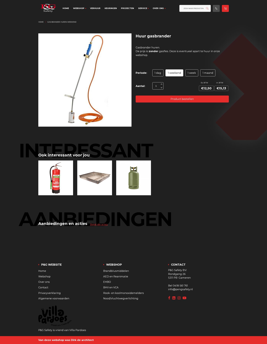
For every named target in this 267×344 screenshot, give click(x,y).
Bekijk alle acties (99, 224)
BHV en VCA (111, 287)
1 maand (208, 72)
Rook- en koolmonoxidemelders (123, 293)
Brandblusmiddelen (116, 270)
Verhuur (95, 8)
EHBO (107, 281)
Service (142, 8)
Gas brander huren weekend (61, 22)
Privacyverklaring (49, 293)
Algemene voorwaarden (53, 298)
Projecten (127, 8)
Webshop (78, 8)
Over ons (158, 8)
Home (66, 8)
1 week (192, 72)
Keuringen (111, 8)
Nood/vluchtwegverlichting (120, 298)
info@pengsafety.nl (180, 289)
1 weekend (174, 72)
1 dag (158, 72)
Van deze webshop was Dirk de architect (66, 340)
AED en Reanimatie (115, 276)
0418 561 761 (180, 285)
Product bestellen (182, 98)
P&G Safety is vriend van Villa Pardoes (62, 330)
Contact (43, 287)
